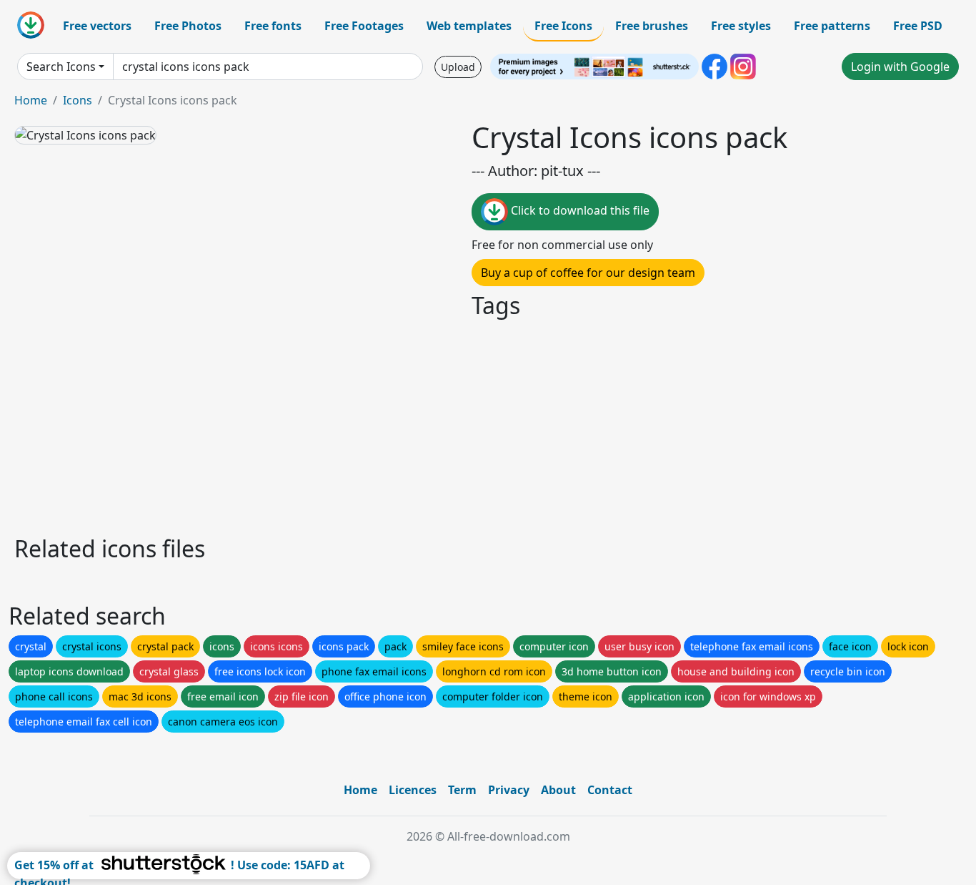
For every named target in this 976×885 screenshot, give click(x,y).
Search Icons (61, 66)
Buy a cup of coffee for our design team (588, 272)
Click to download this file (578, 210)
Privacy (508, 790)
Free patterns (832, 26)
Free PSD (917, 26)
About (558, 790)
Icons (77, 100)
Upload (458, 67)
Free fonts (273, 26)
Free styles (741, 26)
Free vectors (97, 26)
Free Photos (187, 26)
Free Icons (563, 26)
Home (30, 100)
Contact (609, 790)
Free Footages (364, 26)
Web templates (469, 26)
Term (462, 790)
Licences (413, 790)
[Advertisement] (441, 425)
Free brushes (651, 26)
